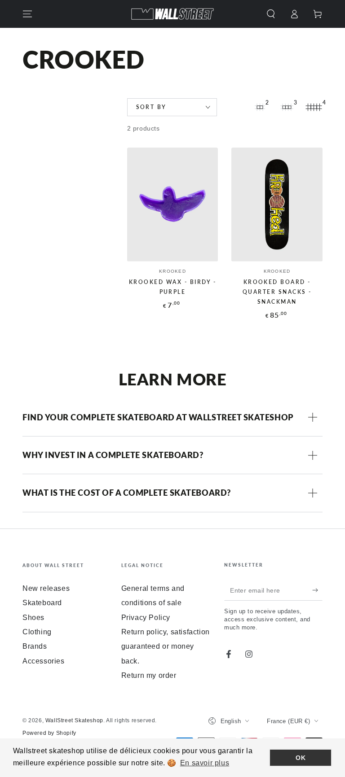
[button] (271, 14)
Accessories (43, 661)
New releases (46, 588)
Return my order (149, 675)
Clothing (37, 632)
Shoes (33, 617)
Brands (34, 646)
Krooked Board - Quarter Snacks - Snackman (277, 292)
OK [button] (300, 757)
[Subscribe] (317, 590)
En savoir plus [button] (204, 763)
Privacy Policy (145, 617)
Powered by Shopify (49, 733)
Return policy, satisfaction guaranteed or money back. (165, 646)
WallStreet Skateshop (74, 720)
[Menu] (27, 14)
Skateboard (42, 603)
